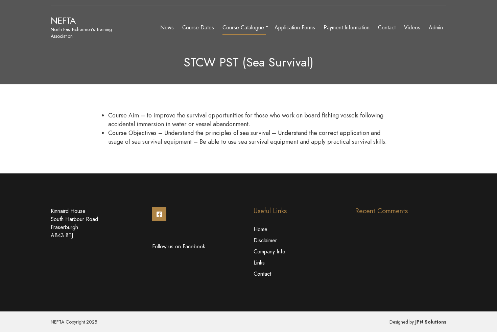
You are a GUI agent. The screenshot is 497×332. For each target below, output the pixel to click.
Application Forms (295, 27)
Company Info (269, 251)
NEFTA (63, 20)
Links (259, 263)
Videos (412, 27)
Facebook (159, 214)
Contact (387, 27)
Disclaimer (265, 240)
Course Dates (198, 27)
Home (260, 229)
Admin (436, 27)
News (167, 27)
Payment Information (347, 27)
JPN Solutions (430, 322)
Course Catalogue (243, 27)
